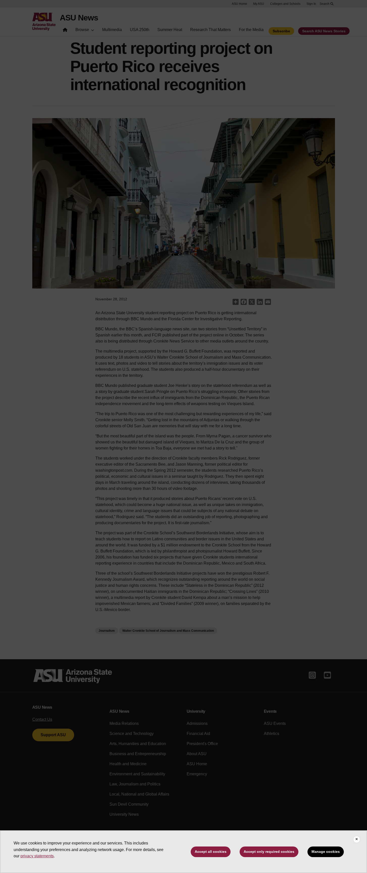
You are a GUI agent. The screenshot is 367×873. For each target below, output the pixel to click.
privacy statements (37, 856)
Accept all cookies (211, 852)
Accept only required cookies (269, 852)
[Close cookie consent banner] (356, 839)
